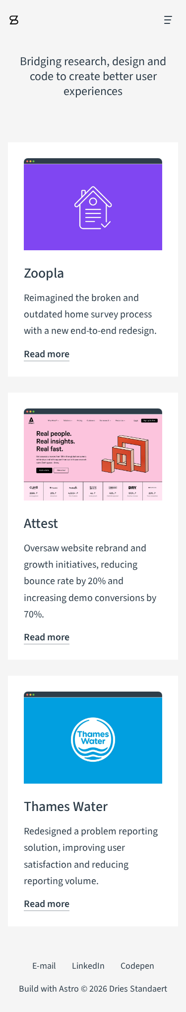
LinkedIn (88, 966)
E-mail (44, 966)
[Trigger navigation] (167, 19)
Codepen (137, 966)
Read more (46, 354)
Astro (69, 989)
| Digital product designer (14, 20)
